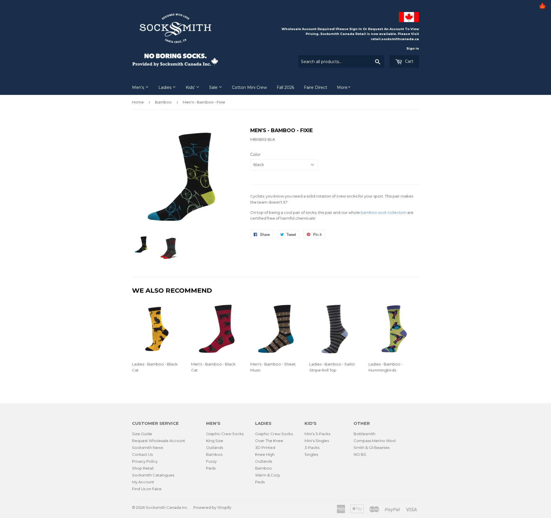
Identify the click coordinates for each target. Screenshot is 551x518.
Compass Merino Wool (375, 440)
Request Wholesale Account (158, 440)
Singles (311, 454)
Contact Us (142, 454)
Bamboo (163, 102)
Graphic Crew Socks (225, 433)
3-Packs (311, 447)
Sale (214, 87)
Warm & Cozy (267, 475)
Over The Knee (269, 440)
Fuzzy (211, 461)
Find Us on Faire (147, 488)
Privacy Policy (145, 461)
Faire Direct (315, 87)
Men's (138, 87)
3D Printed (265, 447)
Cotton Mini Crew (249, 87)
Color (255, 154)
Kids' (191, 87)
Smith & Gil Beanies (371, 447)
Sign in (412, 48)
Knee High (265, 454)
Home (138, 102)
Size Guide (142, 433)
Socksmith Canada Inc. (167, 507)
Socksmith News (147, 447)
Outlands (214, 447)
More (342, 87)
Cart (408, 61)
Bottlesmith (364, 433)
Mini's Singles (316, 440)
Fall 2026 (285, 87)
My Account (143, 482)
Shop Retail (143, 468)
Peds (211, 468)
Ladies (165, 87)
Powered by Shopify (212, 507)
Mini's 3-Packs (317, 433)
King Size (214, 440)
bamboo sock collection (383, 212)
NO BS (360, 454)
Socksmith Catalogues (153, 475)
